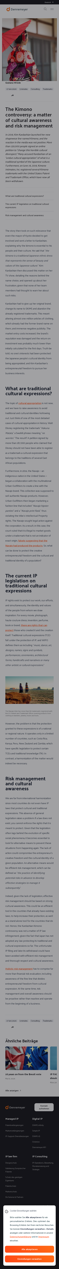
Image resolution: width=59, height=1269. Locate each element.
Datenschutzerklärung (20, 1237)
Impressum (43, 1237)
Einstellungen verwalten (30, 1259)
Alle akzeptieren (30, 1249)
